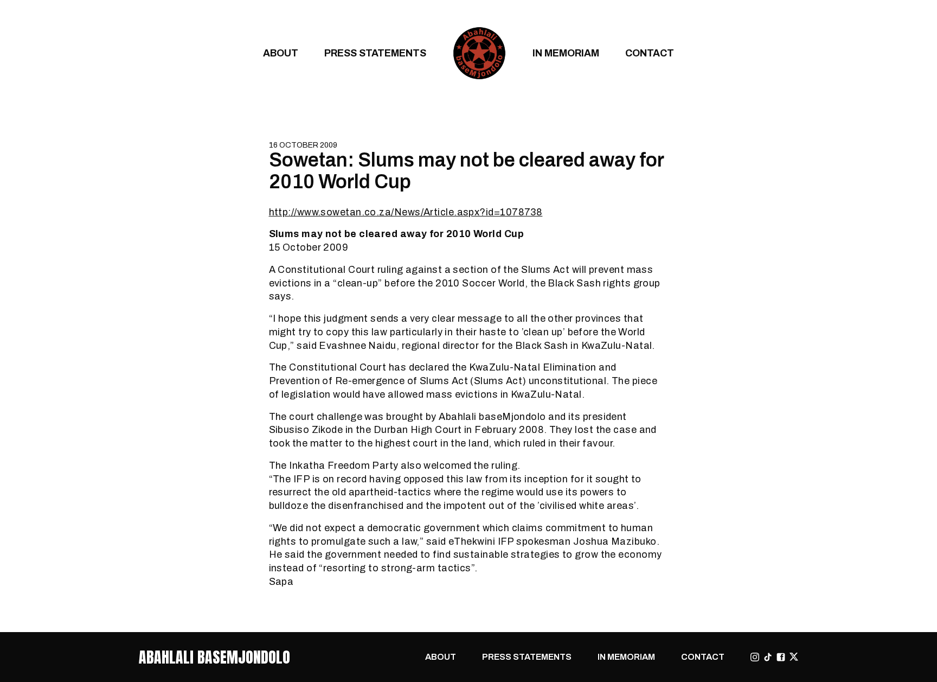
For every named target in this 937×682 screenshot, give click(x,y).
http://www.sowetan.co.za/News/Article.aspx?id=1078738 (406, 212)
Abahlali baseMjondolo (214, 657)
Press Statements (375, 53)
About (280, 53)
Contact (649, 53)
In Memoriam (565, 53)
